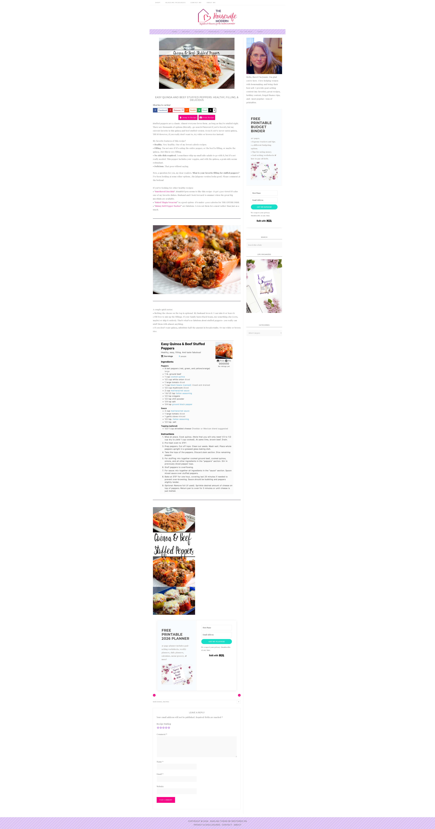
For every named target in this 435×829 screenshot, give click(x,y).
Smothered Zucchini (164, 191)
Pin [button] (229, 361)
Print (221, 361)
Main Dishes (157, 702)
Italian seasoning (184, 393)
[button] (220, 363)
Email (160, 774)
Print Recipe (208, 117)
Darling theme (219, 821)
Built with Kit (216, 655)
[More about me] (264, 73)
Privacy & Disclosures (207, 825)
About (237, 825)
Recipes (166, 702)
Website (160, 786)
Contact (227, 825)
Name (160, 762)
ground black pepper (182, 404)
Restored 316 (239, 821)
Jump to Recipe (189, 117)
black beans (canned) (181, 385)
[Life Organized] (264, 312)
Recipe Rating (164, 724)
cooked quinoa (178, 377)
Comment (162, 734)
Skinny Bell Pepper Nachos (168, 206)
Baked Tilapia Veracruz (166, 202)
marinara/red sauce (180, 390)
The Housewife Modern (217, 17)
